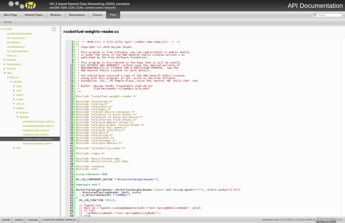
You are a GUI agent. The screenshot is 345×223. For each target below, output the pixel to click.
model (19, 99)
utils (18, 147)
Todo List (12, 55)
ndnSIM (8, 29)
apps (19, 86)
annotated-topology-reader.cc (39, 121)
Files (9, 73)
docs (19, 90)
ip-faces (24, 112)
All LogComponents (17, 51)
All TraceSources (16, 38)
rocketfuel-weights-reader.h (37, 143)
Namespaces (14, 64)
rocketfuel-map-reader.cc (36, 130)
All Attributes (13, 42)
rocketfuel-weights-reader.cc (38, 139)
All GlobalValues (16, 47)
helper (19, 95)
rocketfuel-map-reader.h (36, 134)
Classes (11, 68)
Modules (11, 59)
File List (14, 77)
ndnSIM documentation (19, 33)
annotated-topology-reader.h (38, 126)
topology (24, 117)
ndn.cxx (20, 103)
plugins (20, 108)
